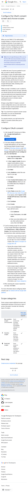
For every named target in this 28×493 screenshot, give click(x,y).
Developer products (6, 421)
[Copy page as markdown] (8, 21)
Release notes (4, 423)
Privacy (7, 485)
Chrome (3, 469)
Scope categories (21, 281)
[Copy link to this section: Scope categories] (17, 299)
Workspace (16, 2)
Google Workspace (10, 6)
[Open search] (20, 2)
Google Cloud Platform (6, 474)
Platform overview (5, 418)
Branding (12, 148)
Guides (18, 6)
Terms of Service (5, 428)
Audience (18, 148)
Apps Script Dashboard (7, 437)
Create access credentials (8, 363)
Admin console (5, 435)
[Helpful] (11, 9)
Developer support (5, 426)
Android (3, 466)
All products (4, 479)
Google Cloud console (6, 440)
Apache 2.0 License (5, 384)
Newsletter (4, 452)
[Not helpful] (13, 9)
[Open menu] (2, 2)
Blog (2, 449)
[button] (14, 35)
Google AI (3, 476)
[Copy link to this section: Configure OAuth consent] (24, 128)
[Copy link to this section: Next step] (11, 359)
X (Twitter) (4, 454)
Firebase (3, 471)
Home (2, 6)
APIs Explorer (4, 442)
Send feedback (7, 12)
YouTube (3, 457)
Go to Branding (10, 139)
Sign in (24, 1)
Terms (2, 485)
